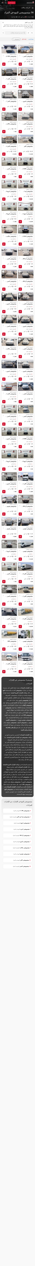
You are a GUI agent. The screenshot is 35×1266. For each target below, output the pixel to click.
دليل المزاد (13, 16)
